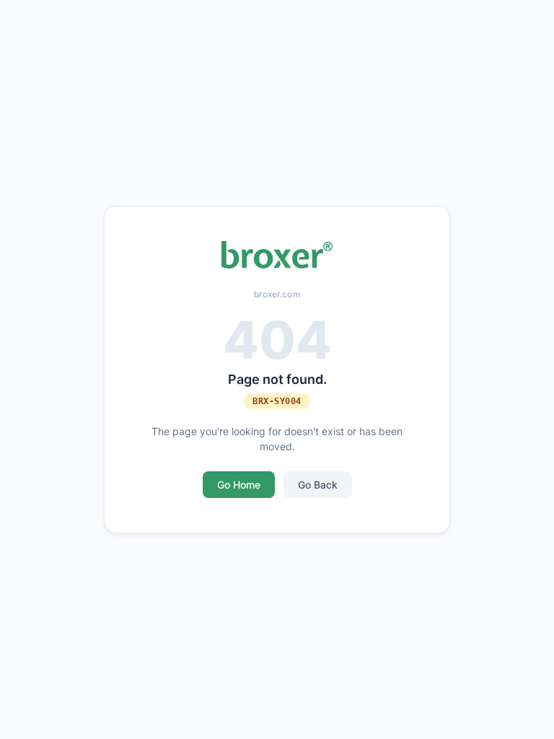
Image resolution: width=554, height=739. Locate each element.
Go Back (318, 484)
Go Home (238, 484)
